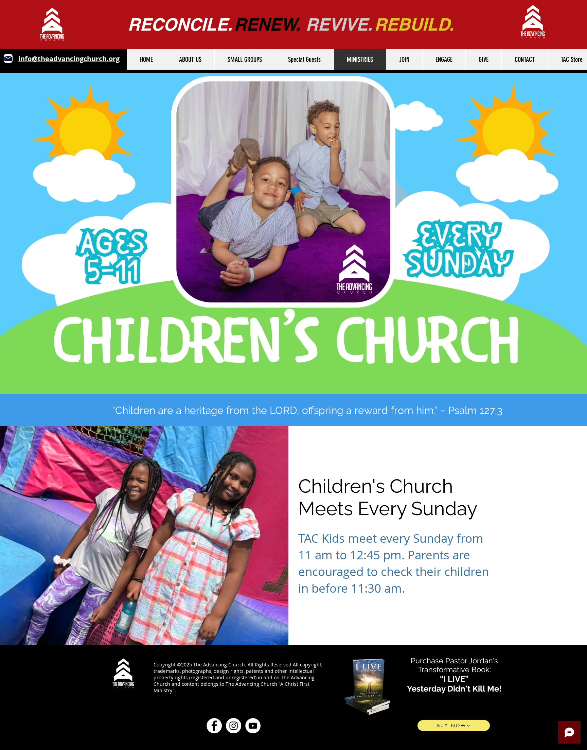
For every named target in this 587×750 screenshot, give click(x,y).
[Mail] (8, 58)
